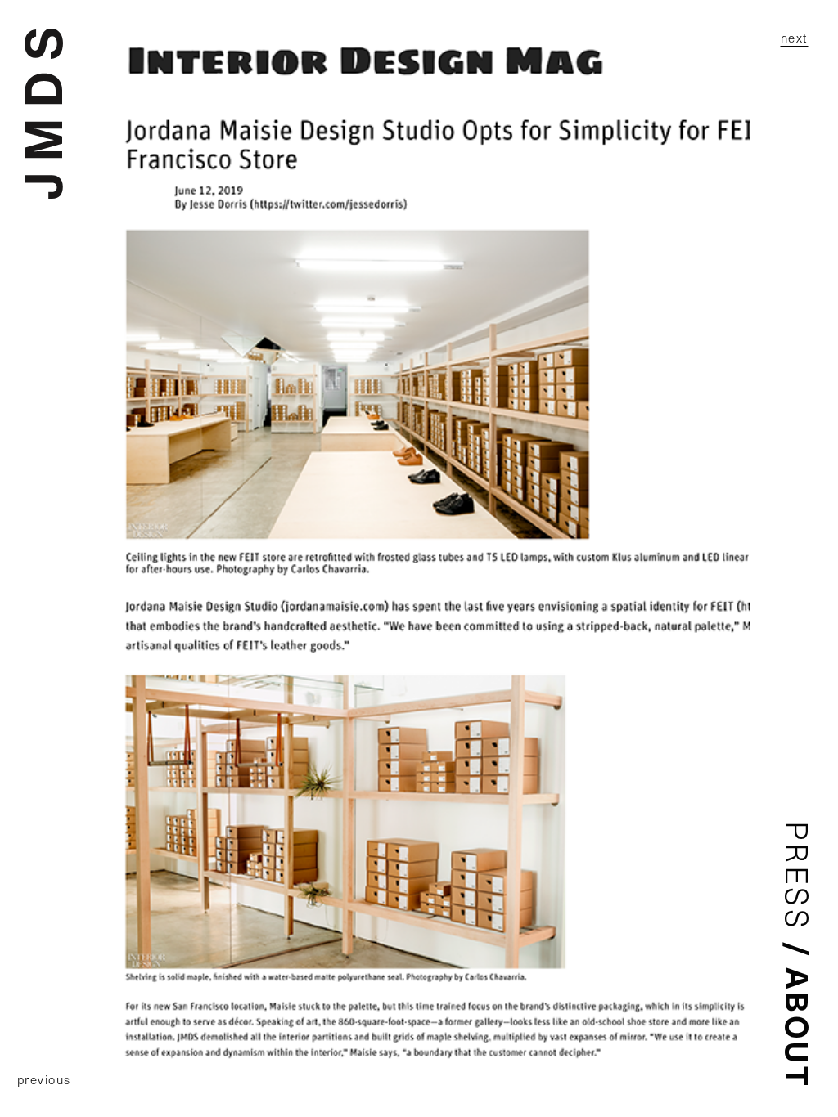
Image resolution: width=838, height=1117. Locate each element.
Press (798, 876)
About (798, 1027)
